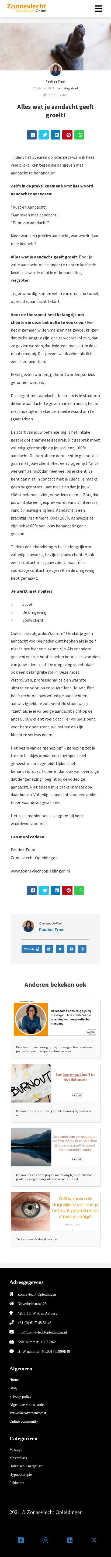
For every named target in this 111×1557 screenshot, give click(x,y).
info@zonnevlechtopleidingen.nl (42, 1332)
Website (29, 949)
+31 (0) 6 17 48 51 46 (34, 1323)
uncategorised (68, 88)
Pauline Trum (55, 81)
